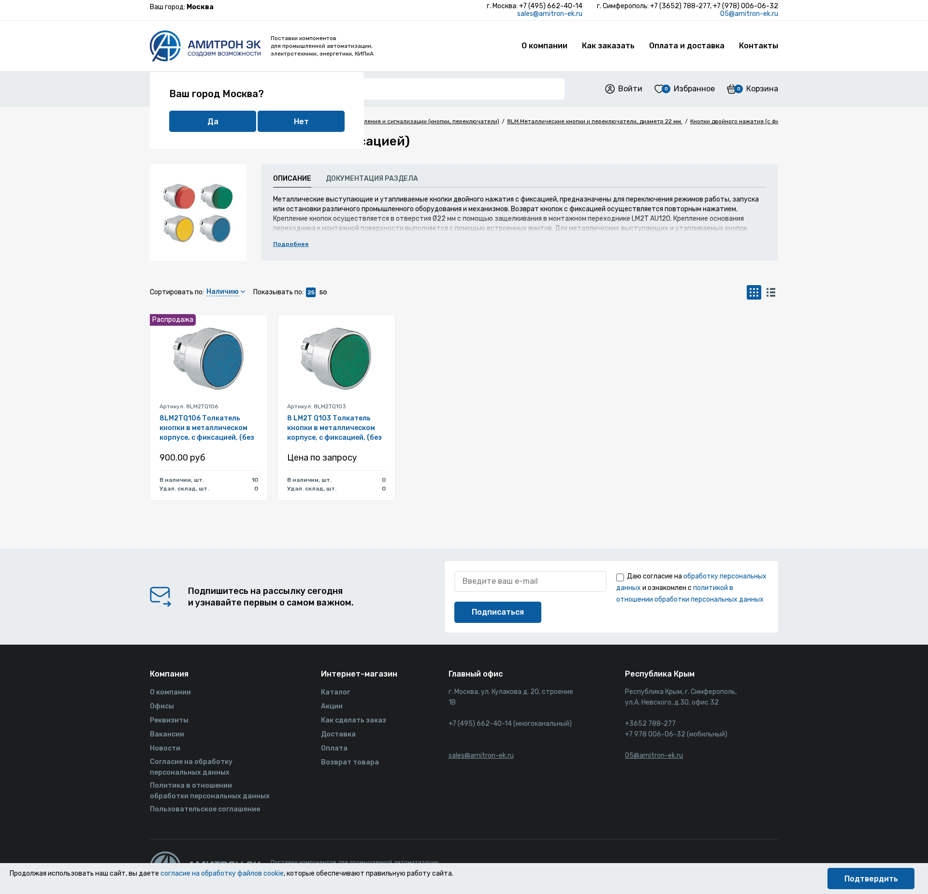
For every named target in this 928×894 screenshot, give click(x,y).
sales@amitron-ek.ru (549, 14)
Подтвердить (871, 878)
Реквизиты (169, 720)
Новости (165, 748)
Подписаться (498, 612)
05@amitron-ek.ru (749, 14)
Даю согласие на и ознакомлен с (691, 588)
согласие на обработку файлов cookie (222, 873)
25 (311, 292)
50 (323, 292)
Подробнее (291, 244)
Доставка (338, 734)
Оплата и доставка (687, 45)
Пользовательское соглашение (205, 809)
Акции (332, 706)
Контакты (758, 45)
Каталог (335, 692)
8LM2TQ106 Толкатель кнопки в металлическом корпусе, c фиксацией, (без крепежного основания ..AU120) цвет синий (207, 428)
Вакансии (167, 734)
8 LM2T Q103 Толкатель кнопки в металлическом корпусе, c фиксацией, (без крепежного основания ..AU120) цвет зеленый (334, 428)
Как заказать (608, 45)
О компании (544, 45)
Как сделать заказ (353, 720)
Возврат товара (350, 762)
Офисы (162, 706)
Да (212, 121)
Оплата (334, 748)
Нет (301, 121)
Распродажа (172, 320)
